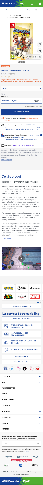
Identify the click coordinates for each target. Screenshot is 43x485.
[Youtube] (37, 368)
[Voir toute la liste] (28, 4)
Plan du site (25, 474)
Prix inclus (33, 106)
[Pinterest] (31, 368)
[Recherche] (36, 4)
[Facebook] (5, 368)
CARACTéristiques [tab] (21, 182)
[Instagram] (18, 368)
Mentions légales (33, 472)
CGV (4, 472)
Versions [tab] (34, 182)
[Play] (21, 258)
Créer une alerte (23, 112)
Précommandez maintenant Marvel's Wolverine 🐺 (21, 10)
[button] (21, 88)
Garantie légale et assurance (16, 472)
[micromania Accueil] (14, 3)
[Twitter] (11, 368)
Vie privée (16, 474)
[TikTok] (24, 368)
